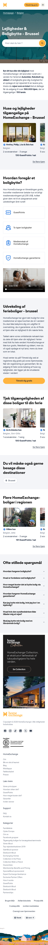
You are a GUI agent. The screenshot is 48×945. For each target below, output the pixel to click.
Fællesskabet (8, 772)
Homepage (8, 13)
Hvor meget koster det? (12, 796)
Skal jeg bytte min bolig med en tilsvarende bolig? (17, 622)
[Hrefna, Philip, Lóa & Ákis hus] (19, 140)
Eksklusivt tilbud (9, 853)
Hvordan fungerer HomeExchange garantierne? (19, 594)
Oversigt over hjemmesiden (24, 911)
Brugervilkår (10, 901)
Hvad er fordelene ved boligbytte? (19, 578)
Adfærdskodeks (24, 901)
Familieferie (7, 828)
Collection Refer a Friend (13, 862)
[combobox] (24, 43)
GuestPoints (8, 793)
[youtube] (31, 731)
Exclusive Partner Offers (12, 877)
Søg (42, 43)
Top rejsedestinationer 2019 (14, 847)
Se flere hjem (39, 161)
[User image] (32, 138)
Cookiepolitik (14, 906)
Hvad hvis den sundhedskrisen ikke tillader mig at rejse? (19, 613)
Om (4, 759)
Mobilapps (7, 769)
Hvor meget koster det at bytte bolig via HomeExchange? (22, 585)
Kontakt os (7, 817)
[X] (26, 731)
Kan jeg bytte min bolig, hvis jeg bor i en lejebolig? (21, 604)
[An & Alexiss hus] (19, 425)
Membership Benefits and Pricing (16, 868)
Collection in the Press (12, 859)
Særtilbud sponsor (10, 850)
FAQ (5, 813)
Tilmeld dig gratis (32, 5)
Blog (5, 765)
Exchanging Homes (11, 856)
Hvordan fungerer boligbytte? (17, 571)
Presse (6, 775)
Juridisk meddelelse (31, 906)
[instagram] (10, 731)
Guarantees (8, 865)
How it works (8, 880)
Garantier (7, 799)
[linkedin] (20, 731)
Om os (5, 834)
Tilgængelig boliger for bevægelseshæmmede (22, 840)
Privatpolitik (38, 901)
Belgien (20, 13)
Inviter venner (8, 802)
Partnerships (8, 893)
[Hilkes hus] (19, 525)
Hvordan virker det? (11, 789)
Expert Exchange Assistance (14, 874)
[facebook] (5, 731)
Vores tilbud (8, 844)
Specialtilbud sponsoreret (13, 871)
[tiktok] (15, 731)
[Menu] (43, 5)
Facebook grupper (10, 837)
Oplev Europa (8, 831)
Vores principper (10, 786)
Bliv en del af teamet (11, 762)
